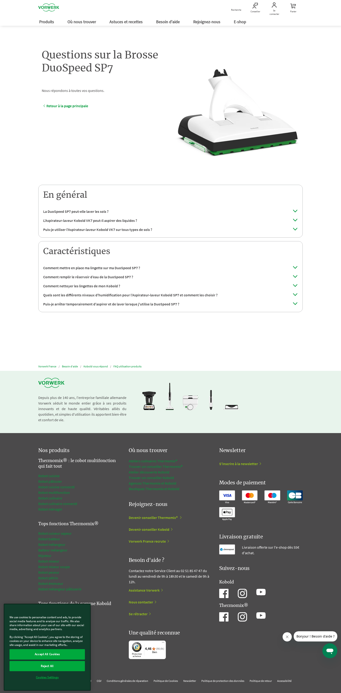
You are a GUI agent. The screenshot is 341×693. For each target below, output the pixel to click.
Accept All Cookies (47, 654)
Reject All (47, 666)
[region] (47, 647)
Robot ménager (50, 509)
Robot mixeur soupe (54, 566)
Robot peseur (48, 572)
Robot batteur (49, 539)
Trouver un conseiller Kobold (151, 477)
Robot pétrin (48, 578)
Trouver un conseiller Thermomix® (156, 466)
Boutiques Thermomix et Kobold (154, 488)
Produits (47, 21)
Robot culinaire (50, 498)
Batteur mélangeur (53, 550)
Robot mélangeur (51, 544)
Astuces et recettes (126, 21)
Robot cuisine (49, 475)
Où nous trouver (82, 21)
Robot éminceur (50, 583)
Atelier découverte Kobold (149, 472)
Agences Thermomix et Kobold (152, 483)
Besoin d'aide (168, 21)
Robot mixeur (48, 561)
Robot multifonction (54, 492)
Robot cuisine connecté (56, 487)
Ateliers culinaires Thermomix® (153, 461)
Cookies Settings (47, 677)
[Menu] (163, 643)
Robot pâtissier (50, 481)
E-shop (240, 21)
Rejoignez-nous (207, 21)
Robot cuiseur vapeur (55, 533)
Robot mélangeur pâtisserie (59, 589)
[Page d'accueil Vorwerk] (48, 8)
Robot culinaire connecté (57, 503)
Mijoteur (44, 555)
